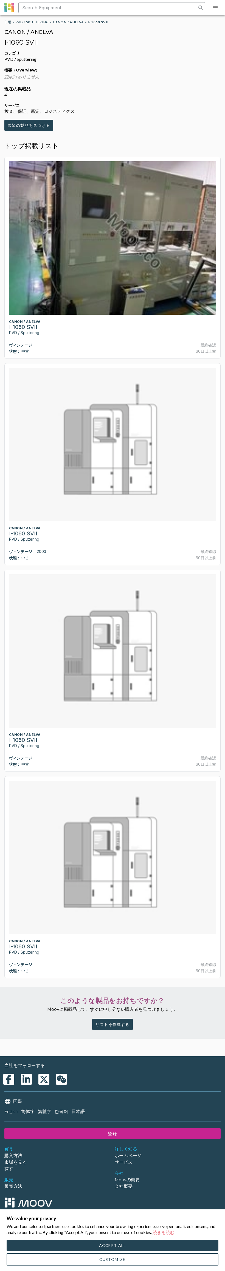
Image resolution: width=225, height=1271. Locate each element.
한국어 (61, 1111)
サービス (124, 1161)
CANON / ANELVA (68, 22)
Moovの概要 (127, 1179)
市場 (8, 22)
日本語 (78, 1111)
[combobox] (108, 8)
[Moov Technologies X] (43, 1079)
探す (8, 1168)
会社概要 (124, 1186)
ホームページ (128, 1155)
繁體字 (44, 1111)
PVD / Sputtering (32, 22)
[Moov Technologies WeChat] (61, 1079)
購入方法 (13, 1155)
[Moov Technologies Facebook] (8, 1079)
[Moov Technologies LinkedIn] (26, 1079)
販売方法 (13, 1186)
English (11, 1111)
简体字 (28, 1111)
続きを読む (164, 1232)
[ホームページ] (28, 1202)
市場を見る (15, 1161)
